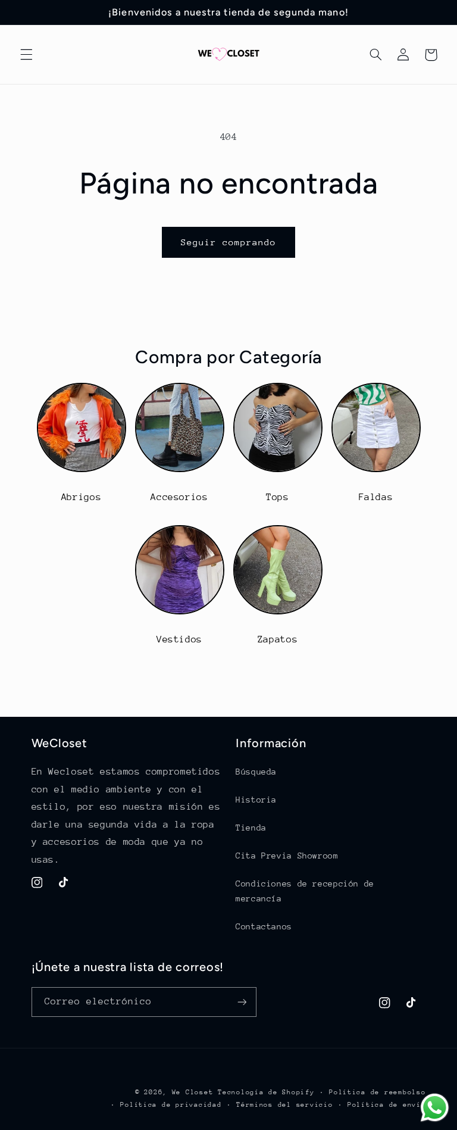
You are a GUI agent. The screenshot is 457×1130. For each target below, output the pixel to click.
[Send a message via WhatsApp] (434, 1107)
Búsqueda (256, 771)
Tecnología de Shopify (266, 1092)
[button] (26, 54)
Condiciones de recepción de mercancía (305, 891)
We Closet (193, 1092)
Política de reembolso (377, 1092)
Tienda (251, 827)
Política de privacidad (170, 1105)
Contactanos (264, 926)
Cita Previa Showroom (287, 855)
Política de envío (387, 1105)
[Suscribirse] (241, 1001)
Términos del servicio (284, 1105)
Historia (256, 799)
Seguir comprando (229, 242)
